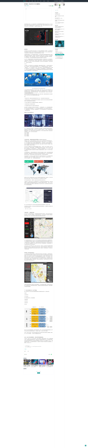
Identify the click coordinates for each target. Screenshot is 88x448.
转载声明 (28, 346)
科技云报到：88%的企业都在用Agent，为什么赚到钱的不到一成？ (59, 36)
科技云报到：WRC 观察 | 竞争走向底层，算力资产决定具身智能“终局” (59, 26)
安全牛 (60, 7)
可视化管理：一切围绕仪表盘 (59, 54)
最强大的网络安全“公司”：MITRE (58, 18)
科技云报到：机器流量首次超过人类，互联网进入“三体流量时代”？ (59, 29)
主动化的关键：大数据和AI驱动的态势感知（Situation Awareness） (59, 53)
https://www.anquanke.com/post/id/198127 (36, 346)
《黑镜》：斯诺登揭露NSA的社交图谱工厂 (59, 22)
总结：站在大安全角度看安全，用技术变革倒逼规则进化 (59, 58)
